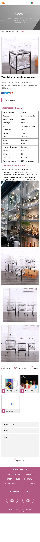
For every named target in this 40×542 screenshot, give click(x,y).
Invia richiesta (10, 100)
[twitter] (17, 501)
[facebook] (6, 501)
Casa (2, 31)
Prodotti (8, 31)
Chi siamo (18, 474)
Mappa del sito (11, 483)
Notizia (9, 479)
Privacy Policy (28, 483)
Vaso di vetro (15, 31)
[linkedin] (12, 501)
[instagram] (28, 501)
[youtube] (22, 501)
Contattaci (29, 479)
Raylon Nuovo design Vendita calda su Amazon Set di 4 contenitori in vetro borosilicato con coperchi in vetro (12, 411)
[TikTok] (33, 501)
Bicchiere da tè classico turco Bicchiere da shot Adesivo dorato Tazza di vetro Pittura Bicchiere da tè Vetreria (31, 391)
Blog (18, 479)
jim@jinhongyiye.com (22, 511)
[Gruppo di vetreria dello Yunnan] (3, 2)
